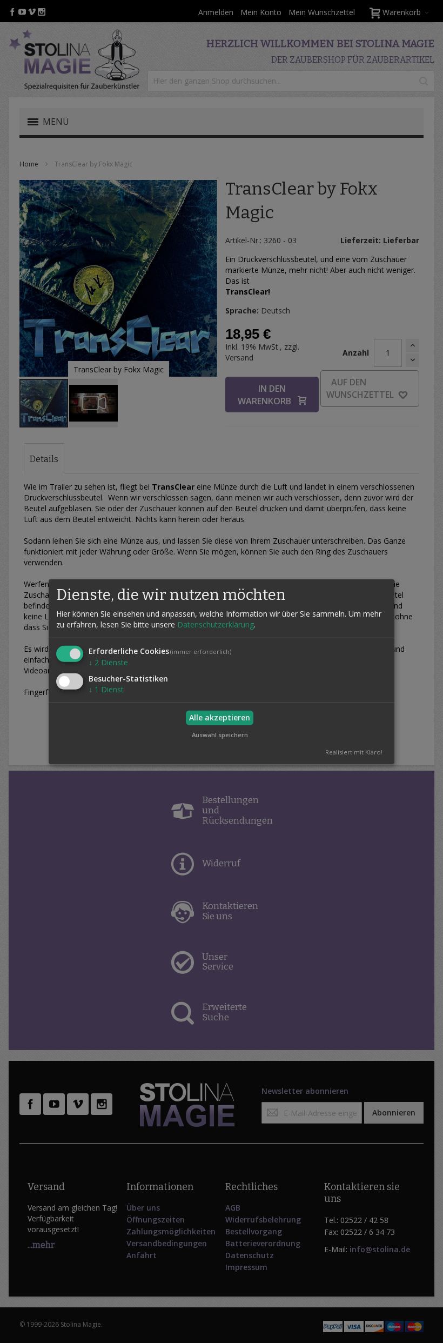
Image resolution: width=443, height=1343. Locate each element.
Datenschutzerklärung (215, 624)
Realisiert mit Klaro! (353, 752)
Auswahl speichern (220, 734)
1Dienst (106, 689)
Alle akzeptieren (219, 717)
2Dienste (108, 662)
